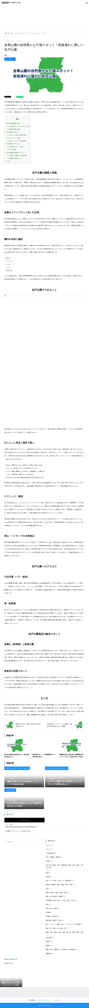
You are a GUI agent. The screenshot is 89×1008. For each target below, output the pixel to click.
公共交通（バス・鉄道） (15, 146)
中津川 (48, 861)
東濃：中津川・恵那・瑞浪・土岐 (56, 892)
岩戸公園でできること (12, 132)
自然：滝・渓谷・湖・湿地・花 (55, 928)
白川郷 (48, 912)
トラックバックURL (8, 824)
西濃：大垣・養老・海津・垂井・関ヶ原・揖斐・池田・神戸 (64, 932)
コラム (48, 849)
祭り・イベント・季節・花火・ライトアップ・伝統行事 (63, 924)
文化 (47, 888)
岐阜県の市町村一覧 (10, 959)
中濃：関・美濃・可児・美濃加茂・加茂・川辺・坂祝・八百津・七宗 (64, 866)
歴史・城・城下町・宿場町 (54, 896)
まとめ (8, 161)
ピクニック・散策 (13, 138)
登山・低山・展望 (51, 908)
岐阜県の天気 (8, 963)
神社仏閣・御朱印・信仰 (53, 920)
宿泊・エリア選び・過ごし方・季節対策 (58, 880)
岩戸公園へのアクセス (12, 143)
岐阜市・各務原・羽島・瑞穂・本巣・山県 (57, 768)
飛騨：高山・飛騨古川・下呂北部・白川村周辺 (17, 768)
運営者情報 (32, 1000)
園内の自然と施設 (13, 129)
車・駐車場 (11, 149)
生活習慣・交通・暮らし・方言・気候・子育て (60, 900)
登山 (10, 59)
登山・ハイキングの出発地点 (17, 141)
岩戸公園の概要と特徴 (12, 123)
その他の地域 (50, 853)
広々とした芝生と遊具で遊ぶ (17, 135)
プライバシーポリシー (44, 1000)
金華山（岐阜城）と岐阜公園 (17, 155)
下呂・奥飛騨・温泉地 (53, 857)
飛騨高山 (48, 953)
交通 (47, 872)
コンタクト (57, 1000)
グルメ (48, 845)
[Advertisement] (44, 18)
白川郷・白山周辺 (10, 790)
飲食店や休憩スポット (15, 158)
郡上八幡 (48, 937)
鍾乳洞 (48, 945)
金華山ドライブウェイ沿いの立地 (18, 126)
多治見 (48, 876)
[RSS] (3, 1005)
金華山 (48, 941)
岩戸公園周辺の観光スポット (14, 152)
